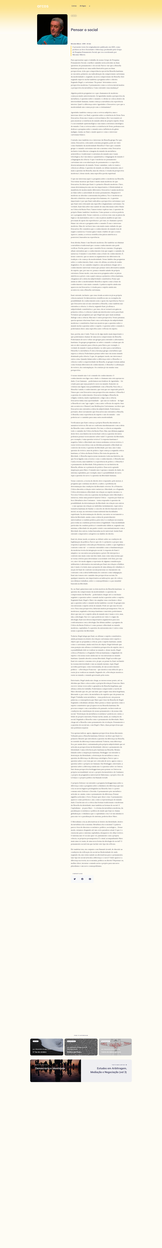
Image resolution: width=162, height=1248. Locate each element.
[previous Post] (106, 1071)
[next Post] (55, 1071)
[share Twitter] (74, 879)
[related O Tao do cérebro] (46, 1047)
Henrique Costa (72, 1049)
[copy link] (90, 879)
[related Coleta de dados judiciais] (115, 1047)
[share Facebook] (82, 879)
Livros (74, 6)
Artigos (83, 6)
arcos (43, 5)
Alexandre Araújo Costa (43, 1049)
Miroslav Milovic (76, 44)
